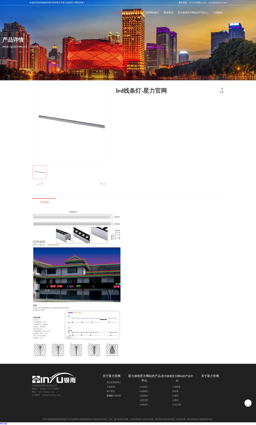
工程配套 (176, 387)
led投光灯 (144, 400)
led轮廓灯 (144, 396)
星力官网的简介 (114, 382)
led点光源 (176, 405)
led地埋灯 (144, 405)
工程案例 (111, 387)
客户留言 (111, 391)
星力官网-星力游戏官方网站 (127, 12)
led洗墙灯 (144, 387)
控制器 (175, 391)
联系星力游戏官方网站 (114, 396)
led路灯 (175, 400)
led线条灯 (144, 391)
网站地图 (3, 424)
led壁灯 (175, 396)
